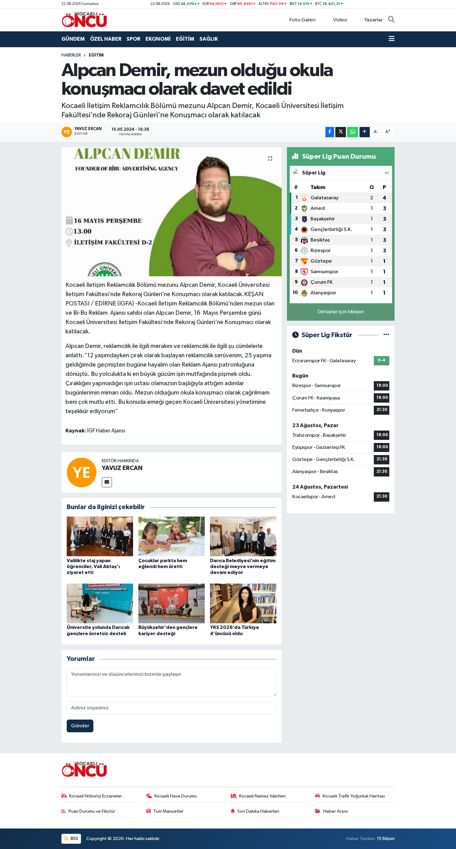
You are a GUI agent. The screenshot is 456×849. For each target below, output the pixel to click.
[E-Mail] (107, 482)
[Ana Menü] (392, 39)
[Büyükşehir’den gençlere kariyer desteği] (171, 603)
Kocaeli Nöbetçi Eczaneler (95, 796)
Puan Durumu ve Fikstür (92, 811)
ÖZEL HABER (105, 39)
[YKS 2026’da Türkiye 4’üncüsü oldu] (243, 603)
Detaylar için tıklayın (341, 311)
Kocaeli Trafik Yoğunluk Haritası (354, 796)
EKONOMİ (158, 39)
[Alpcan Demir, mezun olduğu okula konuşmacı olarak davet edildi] (171, 211)
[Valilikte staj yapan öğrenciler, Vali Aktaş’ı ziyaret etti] (100, 536)
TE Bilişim (386, 838)
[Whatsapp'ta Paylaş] (352, 132)
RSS (74, 838)
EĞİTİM (185, 39)
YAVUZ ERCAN (122, 468)
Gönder (80, 726)
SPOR (133, 39)
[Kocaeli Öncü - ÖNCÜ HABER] (84, 20)
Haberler (71, 55)
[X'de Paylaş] (340, 132)
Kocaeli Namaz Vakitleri (262, 796)
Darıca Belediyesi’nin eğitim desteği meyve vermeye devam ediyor (242, 566)
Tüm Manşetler (168, 811)
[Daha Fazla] (365, 132)
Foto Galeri (302, 20)
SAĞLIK (208, 39)
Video (340, 20)
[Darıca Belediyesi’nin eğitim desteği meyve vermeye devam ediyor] (243, 536)
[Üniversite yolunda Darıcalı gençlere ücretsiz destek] (100, 603)
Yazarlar (373, 20)
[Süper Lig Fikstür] (386, 335)
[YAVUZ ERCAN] (81, 472)
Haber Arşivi (335, 811)
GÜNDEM (73, 39)
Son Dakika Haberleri (258, 811)
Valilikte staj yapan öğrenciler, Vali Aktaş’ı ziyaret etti (93, 566)
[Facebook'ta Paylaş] (329, 132)
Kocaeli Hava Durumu (175, 796)
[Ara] (391, 20)
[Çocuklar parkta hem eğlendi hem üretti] (171, 536)
